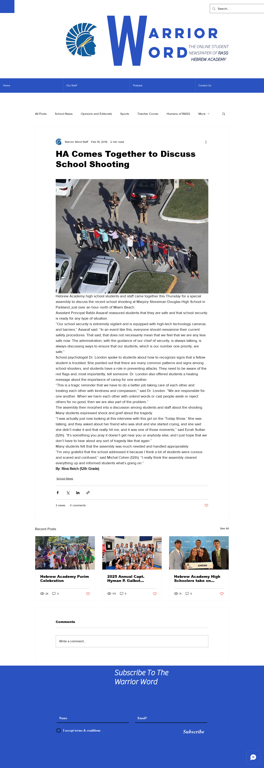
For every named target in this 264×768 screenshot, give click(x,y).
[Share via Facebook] (58, 493)
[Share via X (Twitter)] (68, 493)
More (201, 113)
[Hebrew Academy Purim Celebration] (65, 553)
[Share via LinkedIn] (78, 493)
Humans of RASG (178, 113)
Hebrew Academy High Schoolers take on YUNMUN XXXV (197, 579)
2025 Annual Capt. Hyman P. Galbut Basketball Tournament (130, 579)
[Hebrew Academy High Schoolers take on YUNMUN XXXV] (199, 553)
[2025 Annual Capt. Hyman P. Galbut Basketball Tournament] (132, 553)
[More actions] (205, 141)
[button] (224, 113)
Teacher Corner (147, 113)
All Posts (41, 113)
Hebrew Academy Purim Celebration (64, 579)
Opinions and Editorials (96, 113)
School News (64, 113)
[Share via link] (88, 493)
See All (224, 528)
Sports (124, 113)
